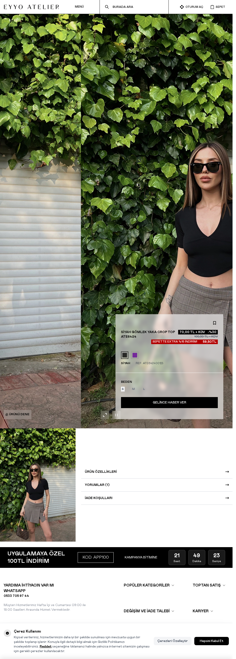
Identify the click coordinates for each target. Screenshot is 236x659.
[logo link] (31, 7)
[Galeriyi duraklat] (116, 415)
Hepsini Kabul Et (211, 641)
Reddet (46, 646)
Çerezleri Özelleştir (172, 641)
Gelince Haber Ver (169, 402)
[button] (123, 389)
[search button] (107, 7)
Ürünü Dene (19, 414)
